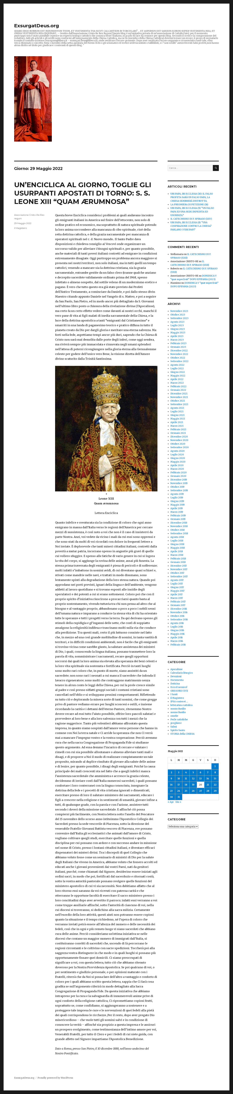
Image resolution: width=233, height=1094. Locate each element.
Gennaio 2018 (178, 562)
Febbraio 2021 (178, 429)
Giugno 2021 (177, 415)
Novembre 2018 (179, 526)
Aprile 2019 (176, 508)
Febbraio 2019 (178, 515)
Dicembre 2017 (178, 565)
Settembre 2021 (179, 404)
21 (208, 784)
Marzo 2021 (176, 425)
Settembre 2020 (179, 447)
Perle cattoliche (179, 719)
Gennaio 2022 (178, 390)
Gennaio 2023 (178, 347)
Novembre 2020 (179, 440)
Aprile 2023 (176, 336)
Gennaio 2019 (177, 519)
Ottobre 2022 (177, 357)
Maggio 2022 (177, 375)
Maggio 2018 (177, 547)
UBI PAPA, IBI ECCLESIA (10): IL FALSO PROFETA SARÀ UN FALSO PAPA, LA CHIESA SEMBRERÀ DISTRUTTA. (191, 197)
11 (186, 778)
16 (171, 784)
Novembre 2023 (179, 311)
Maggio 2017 (177, 590)
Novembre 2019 (178, 483)
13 (200, 778)
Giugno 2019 (177, 501)
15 (215, 778)
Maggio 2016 (177, 633)
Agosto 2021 (177, 408)
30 (171, 797)
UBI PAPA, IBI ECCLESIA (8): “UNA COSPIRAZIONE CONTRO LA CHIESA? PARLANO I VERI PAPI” (191, 226)
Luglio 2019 (176, 497)
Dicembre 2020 (179, 436)
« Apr (171, 802)
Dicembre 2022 (179, 350)
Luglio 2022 (177, 368)
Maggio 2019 (177, 504)
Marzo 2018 (176, 555)
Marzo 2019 (176, 512)
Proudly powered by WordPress (55, 1077)
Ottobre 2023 (177, 314)
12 (193, 778)
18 (186, 784)
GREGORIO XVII (179, 690)
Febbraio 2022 (178, 386)
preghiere (176, 723)
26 (193, 790)
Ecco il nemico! (178, 687)
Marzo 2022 (177, 382)
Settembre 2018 (179, 533)
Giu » (178, 802)
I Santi (174, 694)
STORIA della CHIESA (182, 733)
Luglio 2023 (177, 325)
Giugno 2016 (177, 630)
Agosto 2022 (177, 364)
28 (207, 790)
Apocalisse (176, 669)
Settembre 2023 (179, 318)
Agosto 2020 (177, 451)
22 (215, 784)
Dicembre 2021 (178, 393)
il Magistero (20, 228)
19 (193, 784)
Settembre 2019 (179, 490)
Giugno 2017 (177, 587)
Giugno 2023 (177, 329)
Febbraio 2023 (178, 343)
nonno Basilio (178, 708)
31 (179, 797)
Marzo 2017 (176, 598)
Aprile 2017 (176, 594)
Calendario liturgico (181, 672)
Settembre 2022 (179, 361)
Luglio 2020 (177, 454)
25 (186, 790)
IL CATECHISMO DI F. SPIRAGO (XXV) (191, 218)
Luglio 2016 (176, 626)
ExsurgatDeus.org (36, 26)
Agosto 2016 (177, 623)
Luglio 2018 (176, 540)
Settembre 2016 (179, 619)
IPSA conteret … (179, 701)
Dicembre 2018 (178, 522)
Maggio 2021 (177, 418)
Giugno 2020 (177, 458)
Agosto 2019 (177, 494)
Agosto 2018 (177, 537)
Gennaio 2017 (177, 605)
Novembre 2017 (178, 569)
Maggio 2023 (177, 332)
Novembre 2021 (179, 397)
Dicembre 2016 (178, 608)
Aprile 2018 (176, 551)
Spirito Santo (177, 730)
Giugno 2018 (177, 544)
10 (179, 778)
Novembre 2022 (179, 354)
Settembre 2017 (179, 576)
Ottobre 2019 (177, 486)
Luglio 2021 (176, 411)
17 (179, 784)
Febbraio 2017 (178, 601)
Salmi (173, 726)
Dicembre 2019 (178, 479)
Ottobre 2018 (177, 529)
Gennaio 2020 (178, 476)
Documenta (177, 680)
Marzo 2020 (177, 468)
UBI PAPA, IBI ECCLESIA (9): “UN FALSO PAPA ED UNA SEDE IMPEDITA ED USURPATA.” (192, 212)
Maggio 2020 (177, 461)
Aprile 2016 (176, 637)
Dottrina (175, 683)
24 (178, 790)
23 (171, 790)
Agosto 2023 (177, 321)
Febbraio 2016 (178, 644)
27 (200, 790)
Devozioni (175, 676)
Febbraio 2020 (178, 472)
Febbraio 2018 (178, 558)
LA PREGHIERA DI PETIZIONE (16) (189, 204)
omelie (174, 715)
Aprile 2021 (176, 422)
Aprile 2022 (176, 379)
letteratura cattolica (181, 705)
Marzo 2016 (176, 641)
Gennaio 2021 (178, 433)
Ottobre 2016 (177, 616)
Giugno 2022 (177, 372)
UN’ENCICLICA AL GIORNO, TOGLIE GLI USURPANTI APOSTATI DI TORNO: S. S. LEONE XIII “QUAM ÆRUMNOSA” (82, 193)
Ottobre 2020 (177, 443)
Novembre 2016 (178, 612)
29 (215, 790)
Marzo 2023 (177, 339)
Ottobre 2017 (177, 573)
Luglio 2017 (176, 583)
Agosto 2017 (177, 580)
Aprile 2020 (177, 465)
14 (208, 778)
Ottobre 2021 (177, 400)
